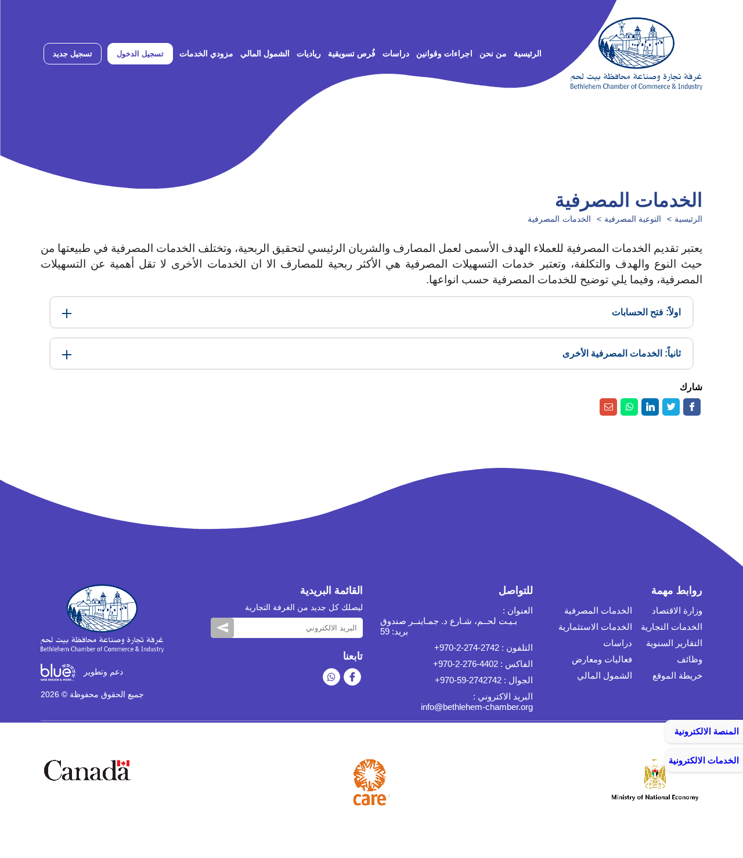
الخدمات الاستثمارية (595, 627)
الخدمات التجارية (671, 627)
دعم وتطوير (102, 671)
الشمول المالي (265, 53)
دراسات (396, 53)
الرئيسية (528, 53)
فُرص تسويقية (352, 53)
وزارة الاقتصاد (677, 610)
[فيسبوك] (352, 677)
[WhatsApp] (331, 677)
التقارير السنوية (674, 643)
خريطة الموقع (677, 675)
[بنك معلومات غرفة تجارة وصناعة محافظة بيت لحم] (636, 53)
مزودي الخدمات (206, 53)
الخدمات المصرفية (559, 218)
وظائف (689, 659)
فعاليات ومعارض (602, 659)
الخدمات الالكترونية (704, 760)
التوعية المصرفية (633, 218)
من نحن (493, 53)
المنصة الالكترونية (707, 731)
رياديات (309, 53)
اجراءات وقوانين (444, 53)
